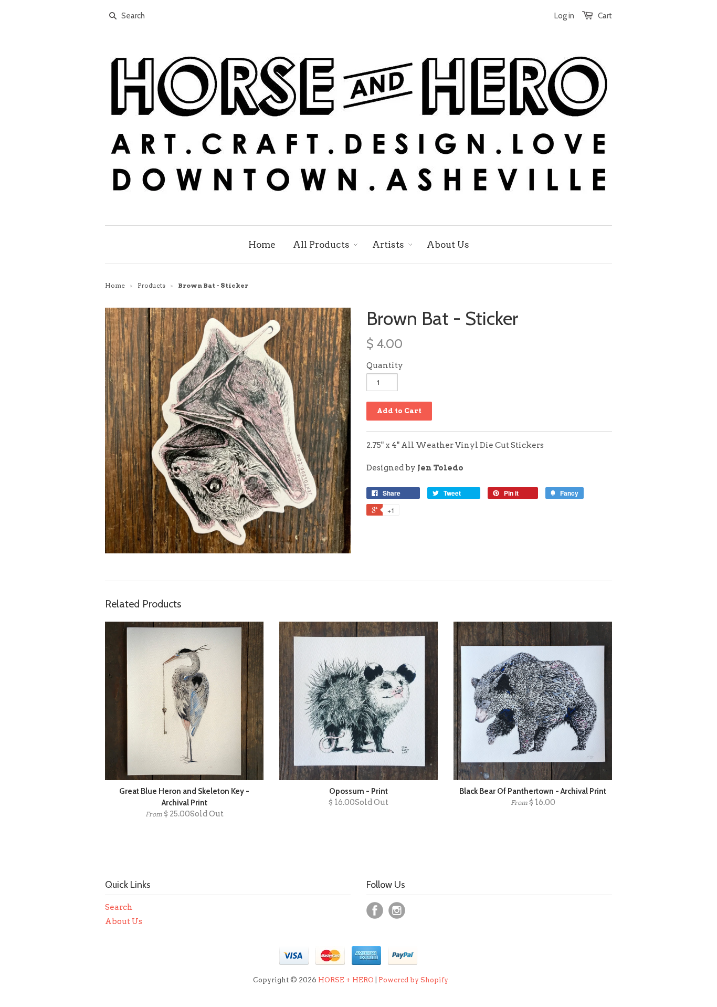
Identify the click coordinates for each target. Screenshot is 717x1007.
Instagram (396, 910)
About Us (123, 921)
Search (119, 907)
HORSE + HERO (346, 980)
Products (151, 285)
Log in (564, 15)
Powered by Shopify (413, 980)
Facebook (374, 910)
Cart (605, 15)
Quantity (384, 365)
